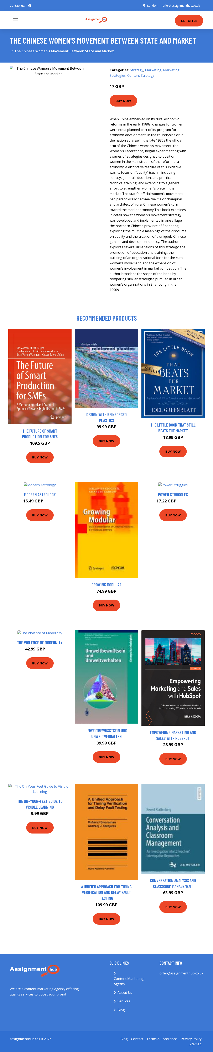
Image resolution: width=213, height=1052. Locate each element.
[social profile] (30, 6)
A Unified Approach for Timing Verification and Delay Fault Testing (106, 892)
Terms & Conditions (161, 1039)
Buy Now (123, 101)
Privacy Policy (191, 1039)
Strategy (136, 70)
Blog (121, 1010)
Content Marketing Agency (129, 981)
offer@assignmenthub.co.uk (181, 6)
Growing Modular (106, 584)
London (152, 6)
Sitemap (195, 1044)
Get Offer (189, 21)
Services (124, 1001)
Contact (137, 1039)
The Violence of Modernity (40, 642)
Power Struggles (173, 494)
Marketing (153, 70)
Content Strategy (140, 75)
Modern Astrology (40, 494)
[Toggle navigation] (15, 20)
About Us (125, 992)
